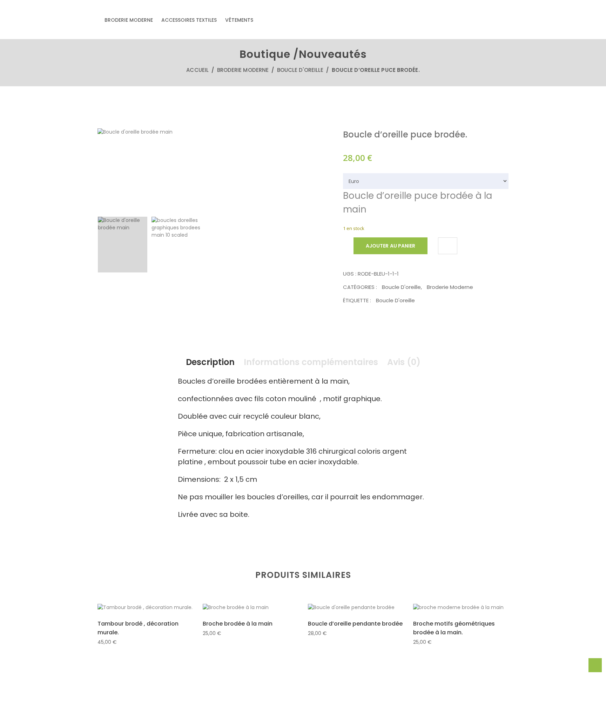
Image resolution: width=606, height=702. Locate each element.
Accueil (197, 70)
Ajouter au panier (390, 245)
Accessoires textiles (189, 19)
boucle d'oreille (395, 300)
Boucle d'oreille (300, 70)
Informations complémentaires (311, 362)
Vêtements (239, 19)
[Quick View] (145, 608)
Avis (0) (403, 362)
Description (210, 362)
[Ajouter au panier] (128, 608)
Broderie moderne (129, 19)
